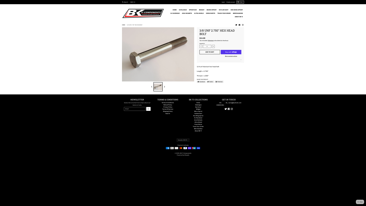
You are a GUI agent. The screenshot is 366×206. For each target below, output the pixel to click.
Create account (230, 2)
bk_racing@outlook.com (233, 103)
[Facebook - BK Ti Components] (239, 25)
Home (123, 25)
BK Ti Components (185, 153)
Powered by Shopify (183, 155)
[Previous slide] (151, 87)
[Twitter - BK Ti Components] (236, 25)
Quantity (202, 43)
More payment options (231, 56)
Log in (223, 2)
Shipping (211, 40)
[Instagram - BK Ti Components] (243, 25)
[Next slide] (164, 87)
